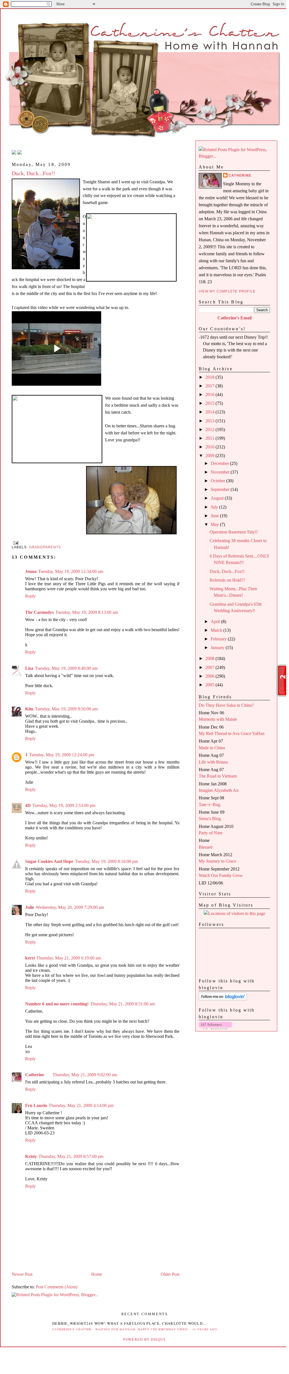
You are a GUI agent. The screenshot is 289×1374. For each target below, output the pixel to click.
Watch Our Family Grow (221, 875)
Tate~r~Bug (209, 804)
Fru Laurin (36, 1105)
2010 (210, 446)
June (215, 515)
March (217, 630)
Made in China (212, 747)
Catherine (34, 1074)
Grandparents (45, 547)
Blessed (205, 847)
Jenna (31, 571)
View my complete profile (227, 291)
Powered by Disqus (144, 1339)
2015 (210, 403)
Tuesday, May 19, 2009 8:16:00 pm (106, 861)
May (215, 524)
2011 (210, 438)
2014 (210, 411)
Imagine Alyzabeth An (218, 790)
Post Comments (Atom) (56, 1286)
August (218, 498)
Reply (30, 596)
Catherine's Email (234, 317)
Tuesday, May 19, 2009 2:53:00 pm (63, 805)
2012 (210, 429)
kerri (30, 958)
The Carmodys (39, 612)
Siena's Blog (210, 818)
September (221, 489)
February (219, 638)
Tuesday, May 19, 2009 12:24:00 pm (61, 754)
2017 (210, 385)
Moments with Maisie (218, 719)
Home (96, 1274)
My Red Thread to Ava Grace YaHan (231, 733)
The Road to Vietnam (218, 776)
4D (28, 805)
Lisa (29, 668)
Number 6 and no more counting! (57, 1003)
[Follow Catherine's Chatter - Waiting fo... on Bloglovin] (223, 999)
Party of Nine (210, 832)
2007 (210, 667)
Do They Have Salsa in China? (226, 705)
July (215, 507)
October (218, 480)
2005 (210, 684)
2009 (210, 455)
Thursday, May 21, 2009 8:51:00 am (122, 1003)
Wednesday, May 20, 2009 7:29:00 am (70, 907)
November (221, 472)
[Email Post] (15, 542)
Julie (29, 907)
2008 (210, 658)
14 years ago (204, 1329)
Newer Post (22, 1274)
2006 (210, 676)
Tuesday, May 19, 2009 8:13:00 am (86, 612)
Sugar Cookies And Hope (49, 861)
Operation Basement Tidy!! (234, 532)
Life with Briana (213, 762)
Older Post (170, 1274)
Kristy (31, 1156)
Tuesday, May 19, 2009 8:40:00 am (66, 668)
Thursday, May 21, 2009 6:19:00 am (68, 958)
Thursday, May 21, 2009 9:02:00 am (85, 1074)
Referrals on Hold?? (227, 580)
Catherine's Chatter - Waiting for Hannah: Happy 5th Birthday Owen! (120, 1329)
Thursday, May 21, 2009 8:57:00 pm (71, 1156)
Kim (29, 708)
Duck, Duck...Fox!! (33, 173)
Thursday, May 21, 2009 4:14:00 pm (81, 1105)
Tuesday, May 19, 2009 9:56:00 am (66, 708)
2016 (210, 394)
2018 (210, 377)
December (220, 463)
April (216, 621)
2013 (210, 420)
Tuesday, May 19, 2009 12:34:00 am (70, 571)
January (218, 647)
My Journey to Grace (217, 861)
